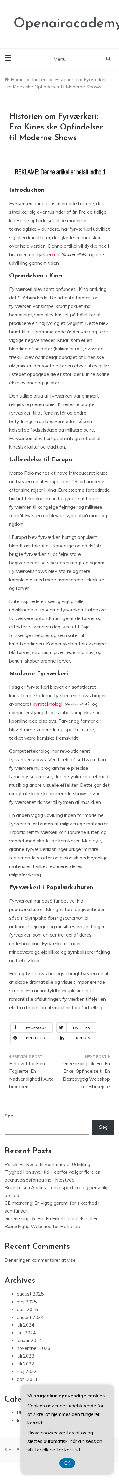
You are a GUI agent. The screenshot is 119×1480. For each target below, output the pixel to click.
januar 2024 (29, 1340)
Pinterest (37, 1038)
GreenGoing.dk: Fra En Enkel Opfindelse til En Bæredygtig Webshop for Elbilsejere (86, 1075)
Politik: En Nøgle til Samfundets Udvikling (47, 1164)
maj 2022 (27, 1371)
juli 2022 (25, 1364)
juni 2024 (26, 1333)
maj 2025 (27, 1302)
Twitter (81, 1028)
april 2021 (27, 1379)
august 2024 (30, 1317)
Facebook (36, 1028)
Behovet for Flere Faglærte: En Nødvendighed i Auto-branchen (32, 1075)
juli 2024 (25, 1325)
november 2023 (33, 1348)
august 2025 (30, 1294)
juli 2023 (25, 1356)
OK (67, 1463)
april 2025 (27, 1309)
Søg (9, 1116)
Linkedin (82, 1038)
